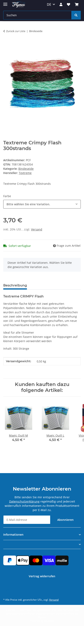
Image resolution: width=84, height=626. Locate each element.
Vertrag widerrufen (42, 576)
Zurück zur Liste (15, 31)
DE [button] (49, 4)
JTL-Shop (49, 621)
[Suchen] (76, 15)
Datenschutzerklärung (24, 501)
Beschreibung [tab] (15, 285)
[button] (61, 4)
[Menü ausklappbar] (5, 2)
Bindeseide (26, 169)
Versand (36, 229)
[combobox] (42, 204)
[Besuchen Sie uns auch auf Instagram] (7, 590)
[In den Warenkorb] (6, 44)
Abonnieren (65, 520)
